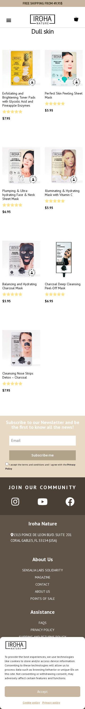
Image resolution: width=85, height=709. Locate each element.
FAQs (43, 623)
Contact (42, 584)
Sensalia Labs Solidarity (42, 570)
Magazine (42, 577)
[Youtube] (42, 502)
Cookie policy (31, 702)
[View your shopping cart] (77, 19)
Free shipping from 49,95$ (42, 3)
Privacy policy (51, 702)
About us (42, 591)
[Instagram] (15, 502)
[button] (9, 20)
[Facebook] (70, 502)
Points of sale (42, 598)
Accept (42, 691)
